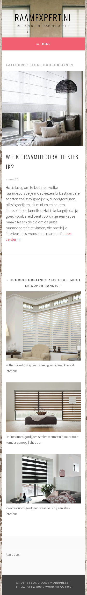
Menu (46, 44)
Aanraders (13, 554)
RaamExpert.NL (43, 17)
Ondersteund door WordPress (42, 582)
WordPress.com (58, 587)
